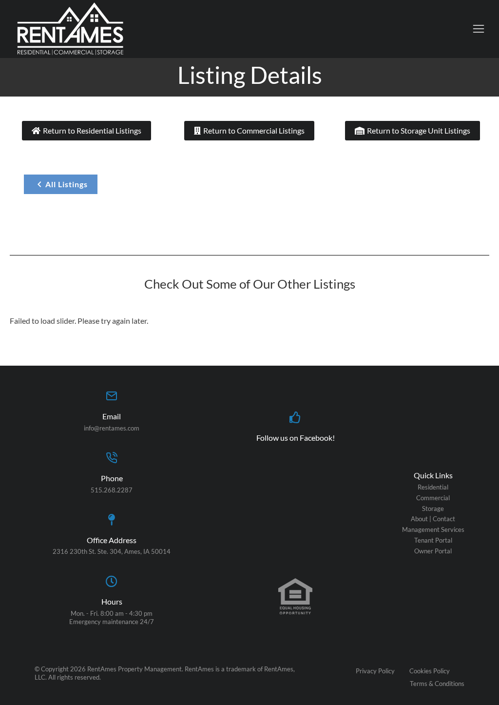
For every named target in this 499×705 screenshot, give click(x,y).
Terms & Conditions (437, 683)
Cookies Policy (429, 671)
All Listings (66, 184)
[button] (478, 29)
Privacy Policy (375, 671)
